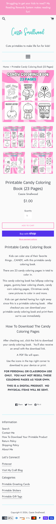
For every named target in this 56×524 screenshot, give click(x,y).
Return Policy (9, 441)
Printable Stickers (11, 490)
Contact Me (8, 433)
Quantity (28, 210)
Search (6, 429)
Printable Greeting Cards (16, 484)
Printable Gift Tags (12, 496)
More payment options (28, 239)
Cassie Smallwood (37, 512)
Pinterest (7, 464)
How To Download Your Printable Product (24, 437)
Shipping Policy (10, 445)
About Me (7, 449)
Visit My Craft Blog (12, 470)
